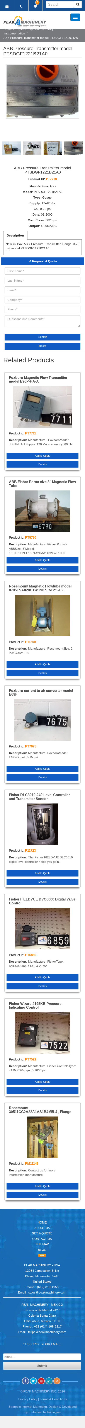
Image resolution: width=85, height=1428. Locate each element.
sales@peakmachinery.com (47, 1292)
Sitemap (42, 1244)
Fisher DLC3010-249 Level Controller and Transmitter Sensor (39, 797)
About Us (42, 1228)
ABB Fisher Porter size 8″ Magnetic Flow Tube (42, 484)
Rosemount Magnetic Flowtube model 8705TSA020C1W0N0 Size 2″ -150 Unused (40, 588)
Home (7, 29)
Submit (42, 337)
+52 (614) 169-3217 (48, 1326)
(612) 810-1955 (48, 1287)
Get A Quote (42, 1233)
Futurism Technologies (45, 1412)
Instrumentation (14, 33)
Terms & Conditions (53, 1399)
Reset (42, 345)
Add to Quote (42, 455)
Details (42, 464)
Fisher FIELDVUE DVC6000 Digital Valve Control (42, 901)
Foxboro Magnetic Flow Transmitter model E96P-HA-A (38, 379)
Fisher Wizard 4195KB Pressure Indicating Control (35, 1005)
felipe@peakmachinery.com (47, 1332)
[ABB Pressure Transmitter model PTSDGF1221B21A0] (42, 91)
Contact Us (42, 1239)
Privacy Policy (27, 1399)
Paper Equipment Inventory (34, 29)
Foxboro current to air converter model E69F (41, 692)
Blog (42, 1249)
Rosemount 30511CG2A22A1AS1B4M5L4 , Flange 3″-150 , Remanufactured (40, 1110)
